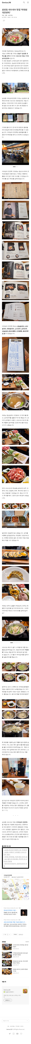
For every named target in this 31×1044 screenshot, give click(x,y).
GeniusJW (6, 2)
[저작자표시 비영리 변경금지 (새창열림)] (21, 934)
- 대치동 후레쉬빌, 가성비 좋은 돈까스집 (15, 857)
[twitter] (10, 1034)
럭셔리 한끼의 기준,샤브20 (10, 910)
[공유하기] (8, 934)
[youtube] (17, 1034)
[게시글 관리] (10, 934)
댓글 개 (4, 982)
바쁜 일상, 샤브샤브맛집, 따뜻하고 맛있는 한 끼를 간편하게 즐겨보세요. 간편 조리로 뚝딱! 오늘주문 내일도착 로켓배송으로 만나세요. (15, 925)
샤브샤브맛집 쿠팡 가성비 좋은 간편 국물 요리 (15, 922)
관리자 (21, 1026)
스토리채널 (12, 1026)
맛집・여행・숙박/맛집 (7, 15)
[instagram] (13, 1034)
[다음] (26, 153)
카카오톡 (17, 1026)
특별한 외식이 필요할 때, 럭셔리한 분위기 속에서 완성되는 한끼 (10, 913)
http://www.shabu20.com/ (11, 908)
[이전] (4, 153)
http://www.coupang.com (11, 919)
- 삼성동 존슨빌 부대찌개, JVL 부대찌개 (15, 850)
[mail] (21, 1034)
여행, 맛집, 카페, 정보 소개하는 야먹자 (12, 996)
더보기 (27, 942)
